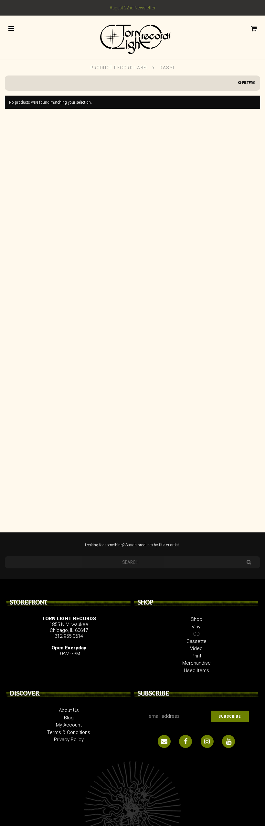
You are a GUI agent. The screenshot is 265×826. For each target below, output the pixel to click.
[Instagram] (207, 741)
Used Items (196, 670)
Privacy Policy (69, 739)
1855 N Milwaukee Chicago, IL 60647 (68, 627)
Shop (196, 619)
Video (196, 648)
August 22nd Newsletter (133, 8)
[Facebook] (185, 741)
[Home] (132, 37)
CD (196, 634)
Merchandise (196, 663)
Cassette (196, 641)
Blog (69, 718)
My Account (69, 725)
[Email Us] (164, 741)
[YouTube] (228, 741)
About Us (69, 710)
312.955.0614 (69, 636)
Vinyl (196, 627)
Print (196, 656)
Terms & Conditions (68, 732)
